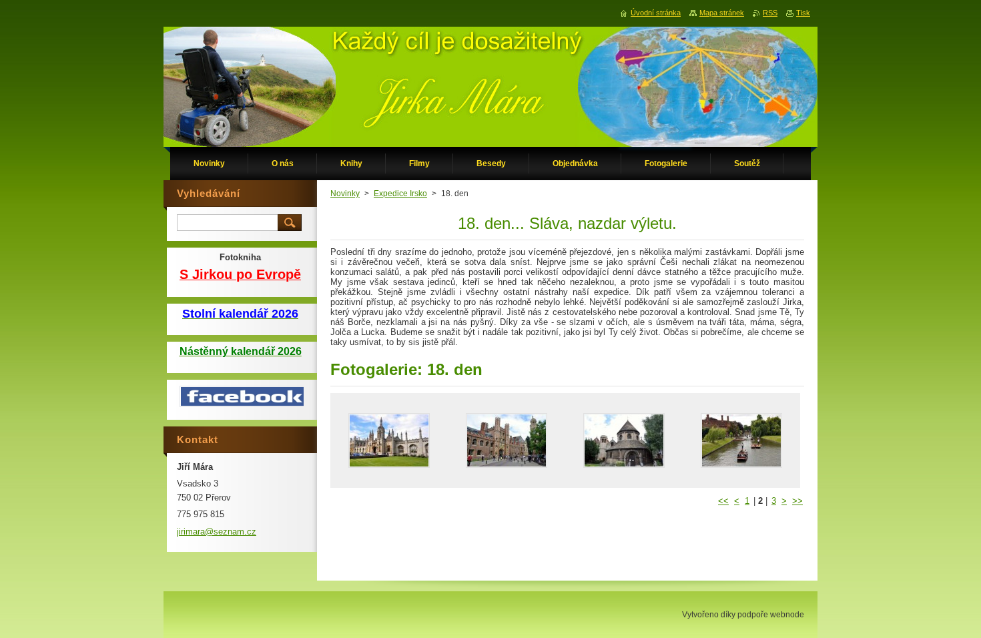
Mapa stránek (721, 13)
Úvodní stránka (656, 13)
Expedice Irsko (400, 194)
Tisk (803, 13)
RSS (770, 13)
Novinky (345, 194)
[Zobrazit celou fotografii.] (389, 440)
